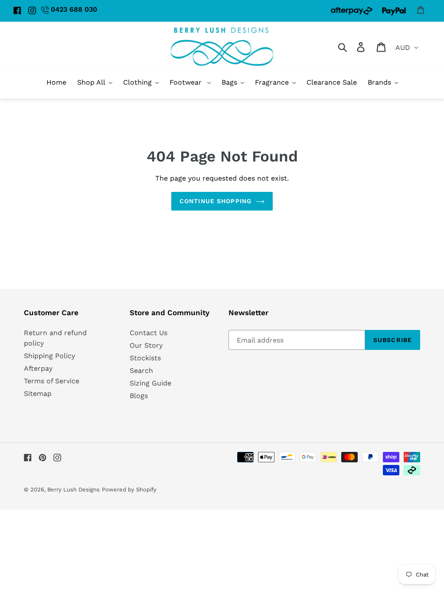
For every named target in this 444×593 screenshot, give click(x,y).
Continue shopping (215, 201)
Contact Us (148, 333)
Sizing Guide (150, 383)
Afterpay (38, 368)
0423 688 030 (74, 9)
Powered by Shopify (129, 489)
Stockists (145, 358)
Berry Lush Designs (73, 489)
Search (141, 370)
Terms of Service (51, 381)
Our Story (146, 345)
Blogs (139, 396)
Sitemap (38, 393)
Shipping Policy (49, 356)
